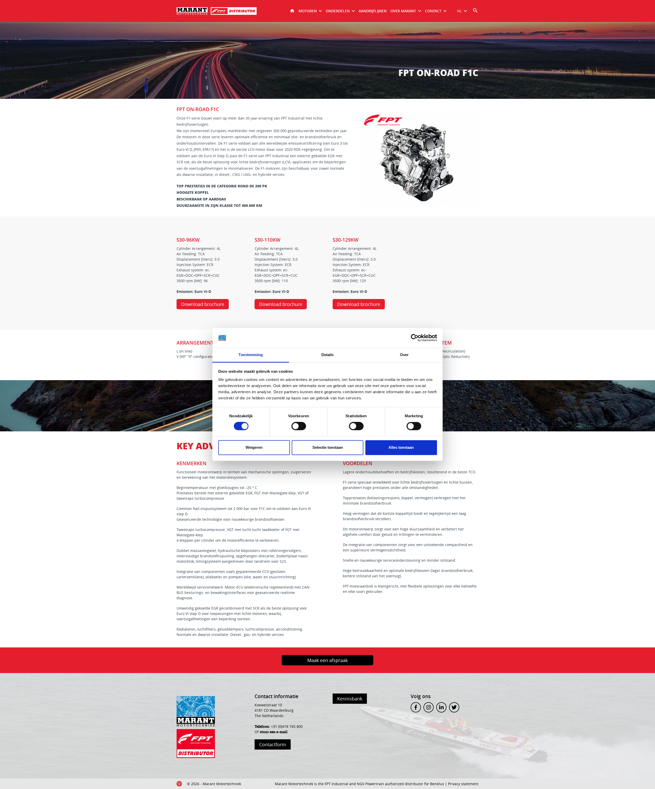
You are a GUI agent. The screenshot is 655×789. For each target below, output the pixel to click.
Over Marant (403, 10)
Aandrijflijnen (373, 10)
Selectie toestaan (327, 447)
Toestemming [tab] (250, 355)
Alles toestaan (401, 447)
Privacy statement (463, 783)
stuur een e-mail (273, 731)
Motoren (308, 10)
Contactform (272, 744)
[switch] (298, 426)
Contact (433, 10)
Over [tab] (404, 355)
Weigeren (254, 447)
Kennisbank (349, 699)
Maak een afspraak (327, 660)
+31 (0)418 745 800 (287, 726)
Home (292, 11)
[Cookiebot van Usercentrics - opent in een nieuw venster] (414, 338)
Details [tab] (327, 355)
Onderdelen (338, 10)
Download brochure (202, 304)
